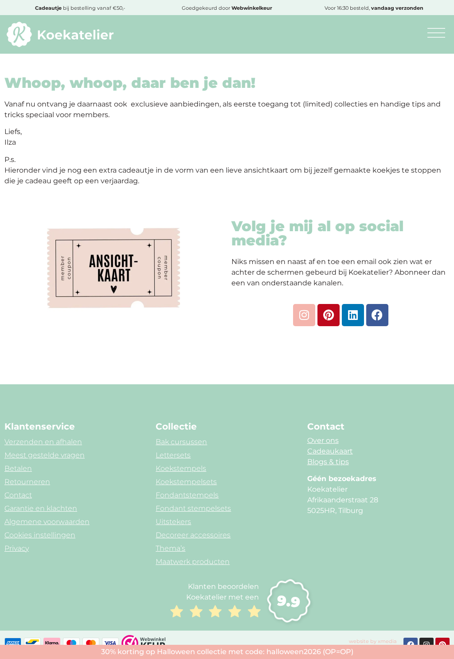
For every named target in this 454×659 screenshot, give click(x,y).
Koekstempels (181, 468)
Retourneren (27, 481)
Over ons (323, 440)
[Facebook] (377, 315)
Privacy (16, 548)
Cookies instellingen (39, 535)
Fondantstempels (187, 495)
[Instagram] (304, 315)
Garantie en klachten (40, 508)
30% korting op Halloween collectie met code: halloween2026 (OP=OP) (227, 651)
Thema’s (170, 548)
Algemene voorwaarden (47, 521)
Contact (18, 495)
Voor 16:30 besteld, (374, 8)
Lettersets (173, 455)
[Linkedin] (353, 315)
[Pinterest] (328, 315)
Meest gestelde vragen (44, 455)
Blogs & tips (328, 462)
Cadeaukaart (330, 451)
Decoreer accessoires (193, 535)
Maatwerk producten (193, 561)
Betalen (18, 468)
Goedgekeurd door (227, 8)
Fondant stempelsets (193, 508)
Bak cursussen (181, 442)
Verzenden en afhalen (43, 442)
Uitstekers (173, 521)
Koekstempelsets (186, 481)
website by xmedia (373, 641)
